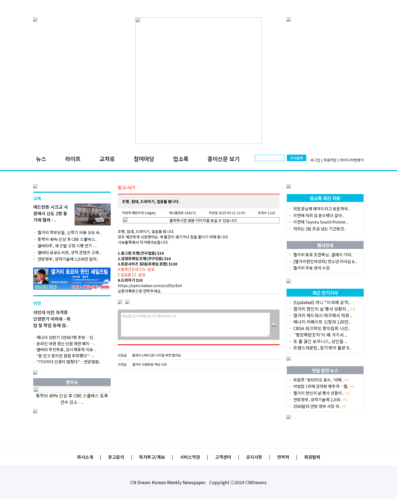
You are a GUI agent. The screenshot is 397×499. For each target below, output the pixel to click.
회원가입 (330, 159)
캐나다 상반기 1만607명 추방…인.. (65, 337)
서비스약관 (190, 457)
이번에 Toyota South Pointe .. (320, 222)
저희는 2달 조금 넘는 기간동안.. (319, 228)
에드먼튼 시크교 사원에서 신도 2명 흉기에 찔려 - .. (50, 213)
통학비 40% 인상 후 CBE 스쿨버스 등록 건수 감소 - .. (72, 398)
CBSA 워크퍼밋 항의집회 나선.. (321, 328)
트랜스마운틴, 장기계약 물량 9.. (322, 347)
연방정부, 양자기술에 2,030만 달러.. (68, 259)
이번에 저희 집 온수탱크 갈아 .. (318, 215)
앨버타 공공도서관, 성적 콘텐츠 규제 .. (69, 252)
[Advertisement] (199, 408)
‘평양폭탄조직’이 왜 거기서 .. (320, 334)
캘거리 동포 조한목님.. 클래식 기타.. (323, 254)
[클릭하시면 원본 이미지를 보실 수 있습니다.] (201, 220)
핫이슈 (72, 382)
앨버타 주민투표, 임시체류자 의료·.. (66, 349)
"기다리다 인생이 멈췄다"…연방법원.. (68, 361)
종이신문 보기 (223, 159)
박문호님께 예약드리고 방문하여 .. (321, 208)
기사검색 (296, 158)
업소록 (181, 159)
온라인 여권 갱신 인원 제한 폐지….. (65, 343)
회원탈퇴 (312, 457)
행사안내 (325, 245)
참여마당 (144, 159)
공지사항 (254, 457)
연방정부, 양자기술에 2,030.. (320, 399)
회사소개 (85, 457)
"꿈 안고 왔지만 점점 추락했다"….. (65, 355)
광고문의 (116, 457)
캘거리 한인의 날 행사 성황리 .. (324, 308)
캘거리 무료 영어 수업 (311, 268)
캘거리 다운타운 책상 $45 (149, 364)
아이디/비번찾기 (352, 159)
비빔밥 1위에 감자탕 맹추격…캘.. (323, 386)
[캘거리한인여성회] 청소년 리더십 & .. (325, 261)
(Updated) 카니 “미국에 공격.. (321, 302)
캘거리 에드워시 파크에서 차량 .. (322, 315)
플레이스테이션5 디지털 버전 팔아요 (156, 355)
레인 (135, 212)
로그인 (315, 159)
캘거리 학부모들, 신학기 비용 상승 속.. (69, 232)
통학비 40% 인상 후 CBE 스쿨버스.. (67, 239)
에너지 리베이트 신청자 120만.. (322, 321)
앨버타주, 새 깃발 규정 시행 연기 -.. (67, 245)
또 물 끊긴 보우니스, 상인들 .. (320, 341)
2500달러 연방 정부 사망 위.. (319, 406)
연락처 (283, 457)
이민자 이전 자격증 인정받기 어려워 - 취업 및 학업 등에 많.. (51, 318)
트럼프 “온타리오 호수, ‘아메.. (321, 379)
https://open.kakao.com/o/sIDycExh (150, 285)
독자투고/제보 (152, 457)
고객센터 (223, 457)
